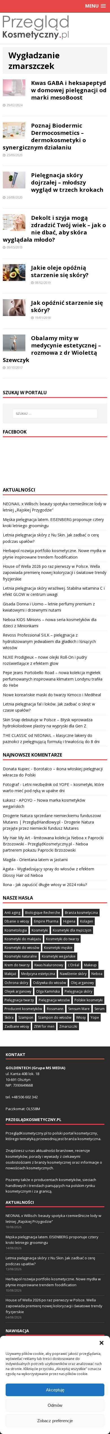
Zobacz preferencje (55, 1420)
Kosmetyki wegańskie (59, 956)
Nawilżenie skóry (73, 973)
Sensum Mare (79, 1008)
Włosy (81, 1017)
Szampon (25, 1017)
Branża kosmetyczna (81, 912)
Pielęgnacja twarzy (19, 1000)
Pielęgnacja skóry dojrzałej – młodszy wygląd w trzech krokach (67, 182)
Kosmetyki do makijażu (23, 939)
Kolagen (86, 921)
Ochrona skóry (16, 982)
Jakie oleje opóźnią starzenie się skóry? (60, 271)
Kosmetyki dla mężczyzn (72, 930)
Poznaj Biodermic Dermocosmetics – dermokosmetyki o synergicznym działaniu (44, 136)
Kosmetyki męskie (58, 947)
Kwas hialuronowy (48, 965)
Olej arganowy (82, 982)
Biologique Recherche (42, 912)
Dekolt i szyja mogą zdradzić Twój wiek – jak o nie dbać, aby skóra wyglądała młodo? (54, 228)
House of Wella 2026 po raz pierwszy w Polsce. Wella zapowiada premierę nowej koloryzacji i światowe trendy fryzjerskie (54, 573)
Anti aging (12, 912)
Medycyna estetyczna (38, 973)
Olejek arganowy (18, 991)
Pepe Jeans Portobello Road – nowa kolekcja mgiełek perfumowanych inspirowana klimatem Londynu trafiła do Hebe (52, 679)
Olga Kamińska (48, 991)
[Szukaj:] (55, 413)
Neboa (96, 973)
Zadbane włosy (17, 1026)
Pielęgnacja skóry (78, 991)
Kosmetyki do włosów (22, 947)
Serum (99, 1008)
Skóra (9, 1017)
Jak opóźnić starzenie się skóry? (67, 306)
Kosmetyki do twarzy (62, 939)
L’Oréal (73, 965)
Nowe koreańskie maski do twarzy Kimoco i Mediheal (52, 694)
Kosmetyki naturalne (21, 956)
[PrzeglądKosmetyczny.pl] (35, 40)
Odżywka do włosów (49, 982)
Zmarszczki (68, 1026)
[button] (101, 1343)
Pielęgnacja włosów (54, 1000)
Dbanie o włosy (17, 921)
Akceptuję (55, 1389)
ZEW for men (44, 1026)
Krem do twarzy (17, 965)
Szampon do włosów (54, 1017)
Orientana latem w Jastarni (43, 859)
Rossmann (55, 1008)
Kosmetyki (40, 930)
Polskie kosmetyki (88, 1000)
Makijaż (10, 973)
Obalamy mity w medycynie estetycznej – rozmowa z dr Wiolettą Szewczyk (52, 349)
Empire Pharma (46, 921)
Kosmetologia (16, 930)
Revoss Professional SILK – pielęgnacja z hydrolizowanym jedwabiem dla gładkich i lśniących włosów (49, 641)
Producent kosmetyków (23, 1008)
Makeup (90, 965)
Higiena (69, 921)
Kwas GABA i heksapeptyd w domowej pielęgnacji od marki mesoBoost (69, 90)
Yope (95, 1017)
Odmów (55, 1405)
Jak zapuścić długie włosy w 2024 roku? (51, 884)
